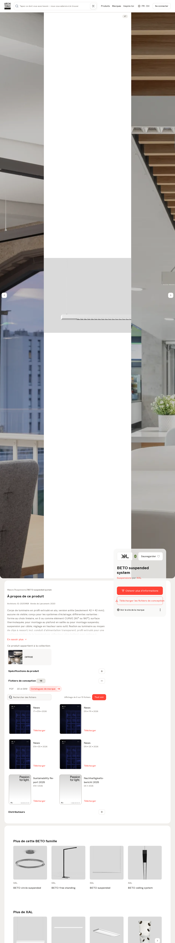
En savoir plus (15, 639)
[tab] (11, 689)
